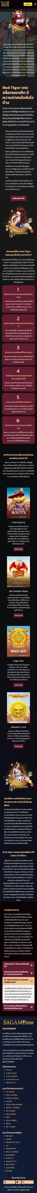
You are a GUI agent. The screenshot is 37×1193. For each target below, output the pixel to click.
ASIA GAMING (11, 1120)
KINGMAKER (11, 1148)
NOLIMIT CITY (11, 1161)
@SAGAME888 (9, 883)
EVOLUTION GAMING (14, 1104)
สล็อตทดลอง (11, 1082)
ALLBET (9, 1101)
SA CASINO (10, 1091)
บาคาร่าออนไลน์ (11, 1076)
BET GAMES (10, 1126)
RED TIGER (10, 1164)
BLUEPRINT (10, 1155)
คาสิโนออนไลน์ (11, 1073)
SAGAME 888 (17, 262)
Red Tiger (8, 44)
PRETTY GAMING (13, 1107)
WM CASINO (10, 1110)
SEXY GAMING (11, 1095)
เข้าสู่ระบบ (28, 4)
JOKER (8, 1139)
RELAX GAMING (12, 1151)
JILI (7, 1145)
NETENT (9, 1171)
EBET (8, 1117)
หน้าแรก (9, 1070)
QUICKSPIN (10, 1167)
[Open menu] (35, 4)
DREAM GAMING (12, 1098)
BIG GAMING (11, 1114)
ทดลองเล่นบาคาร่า (12, 1079)
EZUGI (8, 1123)
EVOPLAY (9, 1158)
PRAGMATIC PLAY (13, 1142)
